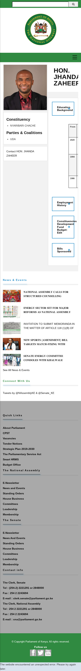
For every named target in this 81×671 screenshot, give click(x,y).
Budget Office (12, 464)
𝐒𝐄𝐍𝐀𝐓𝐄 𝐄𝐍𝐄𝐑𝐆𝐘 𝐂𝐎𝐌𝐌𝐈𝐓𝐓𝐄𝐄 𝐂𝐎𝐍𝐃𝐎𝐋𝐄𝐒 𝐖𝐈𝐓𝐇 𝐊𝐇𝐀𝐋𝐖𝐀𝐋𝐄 (43, 358)
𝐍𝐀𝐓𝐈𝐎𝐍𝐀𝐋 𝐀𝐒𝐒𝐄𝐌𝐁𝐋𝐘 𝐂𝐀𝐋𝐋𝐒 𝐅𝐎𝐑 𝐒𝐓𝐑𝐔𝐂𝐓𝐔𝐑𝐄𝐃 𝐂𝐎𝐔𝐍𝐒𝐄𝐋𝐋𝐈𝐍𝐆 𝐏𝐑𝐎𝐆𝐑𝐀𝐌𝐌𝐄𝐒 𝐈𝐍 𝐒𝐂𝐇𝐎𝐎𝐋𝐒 (46, 296)
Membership (11, 514)
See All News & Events (16, 370)
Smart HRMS (11, 459)
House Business (13, 498)
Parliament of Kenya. (36, 641)
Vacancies (9, 438)
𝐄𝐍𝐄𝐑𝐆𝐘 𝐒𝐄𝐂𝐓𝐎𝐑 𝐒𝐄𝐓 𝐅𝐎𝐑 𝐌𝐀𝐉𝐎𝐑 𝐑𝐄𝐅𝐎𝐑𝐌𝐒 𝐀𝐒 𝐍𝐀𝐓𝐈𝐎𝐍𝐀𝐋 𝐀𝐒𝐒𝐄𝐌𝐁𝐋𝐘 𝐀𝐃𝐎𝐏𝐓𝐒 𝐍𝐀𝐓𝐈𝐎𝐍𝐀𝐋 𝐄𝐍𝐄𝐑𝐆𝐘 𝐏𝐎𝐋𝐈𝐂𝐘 (48, 312)
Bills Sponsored (64, 250)
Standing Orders (13, 493)
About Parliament (14, 427)
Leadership (10, 509)
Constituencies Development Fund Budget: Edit (65, 227)
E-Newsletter (11, 482)
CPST (6, 433)
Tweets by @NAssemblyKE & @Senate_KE (28, 392)
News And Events (14, 538)
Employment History (65, 204)
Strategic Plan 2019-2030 (18, 448)
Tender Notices (12, 443)
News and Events (14, 488)
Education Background (65, 109)
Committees (10, 503)
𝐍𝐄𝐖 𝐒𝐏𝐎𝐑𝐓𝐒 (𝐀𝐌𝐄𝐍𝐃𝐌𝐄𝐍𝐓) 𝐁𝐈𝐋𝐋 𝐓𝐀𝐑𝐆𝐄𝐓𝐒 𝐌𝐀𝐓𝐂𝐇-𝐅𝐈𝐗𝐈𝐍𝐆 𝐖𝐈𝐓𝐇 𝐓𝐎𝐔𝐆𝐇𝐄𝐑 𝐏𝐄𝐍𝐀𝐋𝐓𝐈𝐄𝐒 (46, 344)
